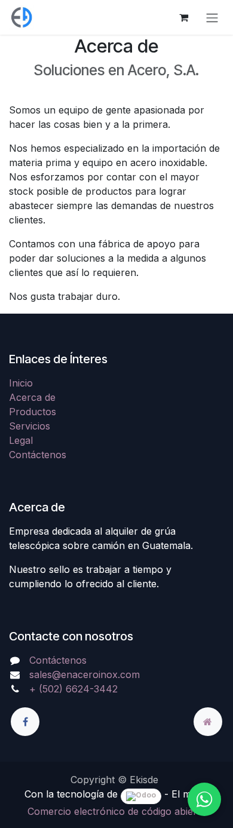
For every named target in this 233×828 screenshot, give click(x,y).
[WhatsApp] (204, 799)
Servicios (29, 426)
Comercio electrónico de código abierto (116, 811)
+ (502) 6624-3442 (73, 689)
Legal (21, 440)
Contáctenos (37, 455)
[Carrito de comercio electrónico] (183, 17)
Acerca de (32, 397)
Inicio (21, 383)
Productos (32, 412)
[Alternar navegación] (212, 17)
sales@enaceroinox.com (84, 674)
